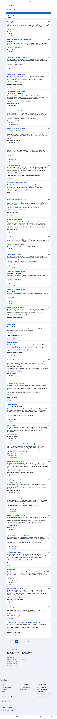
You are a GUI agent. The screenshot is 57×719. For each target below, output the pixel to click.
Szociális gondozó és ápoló (15, 498)
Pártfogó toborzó (12, 22)
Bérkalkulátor (40, 696)
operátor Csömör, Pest (12, 663)
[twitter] (5, 701)
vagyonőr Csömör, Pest (12, 659)
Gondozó (10, 237)
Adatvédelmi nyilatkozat (7, 710)
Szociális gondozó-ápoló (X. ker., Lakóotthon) (21, 444)
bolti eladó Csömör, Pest (12, 657)
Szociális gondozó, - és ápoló (16, 480)
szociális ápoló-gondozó (14, 552)
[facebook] (2, 701)
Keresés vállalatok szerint (43, 694)
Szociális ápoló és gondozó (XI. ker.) (18, 535)
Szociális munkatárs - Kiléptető (17, 57)
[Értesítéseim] (55, 2)
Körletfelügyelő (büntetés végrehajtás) (19, 39)
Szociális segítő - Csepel (15, 254)
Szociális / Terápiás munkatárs (16, 128)
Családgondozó (12, 342)
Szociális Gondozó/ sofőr (15, 360)
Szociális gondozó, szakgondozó (17, 271)
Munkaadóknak (23, 689)
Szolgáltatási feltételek (6, 707)
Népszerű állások (25, 656)
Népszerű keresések (12, 649)
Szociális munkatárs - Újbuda (16, 74)
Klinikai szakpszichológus (15, 219)
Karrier (3, 691)
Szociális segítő (12, 324)
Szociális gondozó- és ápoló (16, 515)
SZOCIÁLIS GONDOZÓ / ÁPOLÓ (16, 588)
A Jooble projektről (6, 687)
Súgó (3, 694)
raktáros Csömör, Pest (12, 665)
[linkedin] (9, 701)
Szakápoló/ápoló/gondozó (15, 461)
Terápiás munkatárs (13, 165)
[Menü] (2, 2)
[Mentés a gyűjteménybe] (49, 22)
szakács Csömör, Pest (12, 661)
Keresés (28, 13)
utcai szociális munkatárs (15, 148)
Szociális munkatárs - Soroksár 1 (17, 111)
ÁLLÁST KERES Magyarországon (10, 696)
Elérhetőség (5, 689)
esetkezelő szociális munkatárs (17, 182)
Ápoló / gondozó (12, 425)
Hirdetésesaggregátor (25, 687)
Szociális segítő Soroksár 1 (15, 307)
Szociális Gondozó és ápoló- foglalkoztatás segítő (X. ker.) (25, 622)
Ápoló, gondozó (12, 404)
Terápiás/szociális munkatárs (16, 91)
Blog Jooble (40, 691)
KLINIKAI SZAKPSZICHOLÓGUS (16, 200)
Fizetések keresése (42, 689)
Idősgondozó (11, 569)
